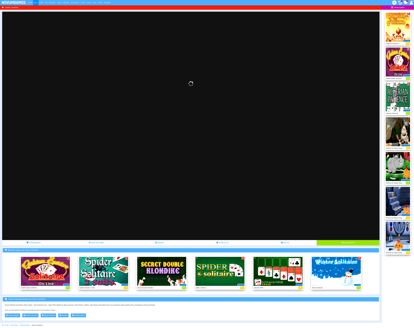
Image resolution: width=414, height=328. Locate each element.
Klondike (64, 315)
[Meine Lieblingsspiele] (406, 3)
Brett (36, 3)
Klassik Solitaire (49, 315)
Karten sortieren (31, 315)
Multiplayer (75, 3)
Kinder (59, 3)
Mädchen (66, 3)
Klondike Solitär (79, 315)
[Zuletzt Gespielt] (400, 3)
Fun (46, 3)
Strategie (107, 3)
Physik (83, 3)
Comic (41, 3)
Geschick (52, 3)
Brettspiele (14, 325)
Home (7, 325)
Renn (94, 3)
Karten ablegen (13, 315)
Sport (100, 3)
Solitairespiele (25, 325)
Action (30, 3)
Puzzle (89, 3)
